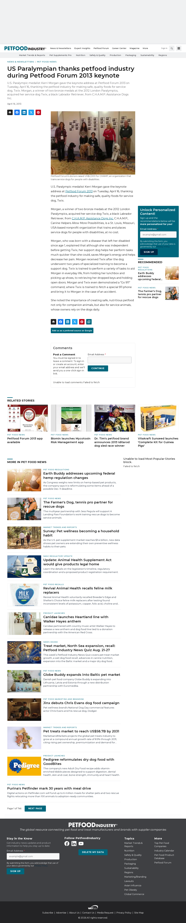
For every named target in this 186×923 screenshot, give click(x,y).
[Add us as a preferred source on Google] (89, 321)
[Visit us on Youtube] (81, 843)
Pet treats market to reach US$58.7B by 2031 (81, 731)
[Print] (10, 112)
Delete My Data (93, 852)
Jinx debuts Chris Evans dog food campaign (81, 703)
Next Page (35, 808)
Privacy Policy (123, 912)
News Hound (50, 642)
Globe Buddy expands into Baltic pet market (81, 675)
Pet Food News (47, 61)
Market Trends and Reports (60, 527)
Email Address (97, 354)
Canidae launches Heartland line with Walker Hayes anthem (75, 619)
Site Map (139, 912)
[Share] (17, 112)
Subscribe (47, 912)
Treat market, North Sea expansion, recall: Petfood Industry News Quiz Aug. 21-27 (79, 648)
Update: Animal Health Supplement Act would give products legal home (77, 562)
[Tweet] (31, 112)
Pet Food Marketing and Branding (63, 699)
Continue (97, 368)
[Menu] (179, 48)
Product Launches (54, 613)
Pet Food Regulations (145, 268)
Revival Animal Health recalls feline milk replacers (77, 590)
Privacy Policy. (163, 246)
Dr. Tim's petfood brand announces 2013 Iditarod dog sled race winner (112, 442)
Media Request (105, 912)
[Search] (171, 48)
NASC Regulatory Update (57, 556)
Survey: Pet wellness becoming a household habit (81, 533)
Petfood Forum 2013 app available (25, 440)
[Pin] (38, 112)
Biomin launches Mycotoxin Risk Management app (70, 440)
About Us (74, 912)
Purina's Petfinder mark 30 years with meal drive (49, 788)
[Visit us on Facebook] (66, 843)
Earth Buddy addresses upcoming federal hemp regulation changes (149, 276)
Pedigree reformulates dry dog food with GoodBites (78, 762)
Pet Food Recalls (53, 584)
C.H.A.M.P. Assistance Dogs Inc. (93, 218)
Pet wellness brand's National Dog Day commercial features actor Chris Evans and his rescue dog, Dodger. (78, 709)
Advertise (61, 912)
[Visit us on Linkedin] (73, 843)
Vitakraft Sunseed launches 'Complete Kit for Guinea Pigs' (158, 442)
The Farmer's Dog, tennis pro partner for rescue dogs (150, 294)
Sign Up (149, 252)
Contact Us (88, 912)
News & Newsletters (20, 61)
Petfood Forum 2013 (79, 191)
